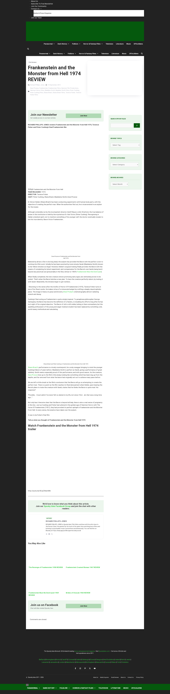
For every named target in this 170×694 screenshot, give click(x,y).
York (118, 662)
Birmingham (50, 659)
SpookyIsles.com (104, 651)
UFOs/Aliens (138, 44)
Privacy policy (139, 677)
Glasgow (99, 659)
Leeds (128, 659)
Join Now (83, 116)
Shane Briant (48, 92)
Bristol (58, 659)
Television (109, 44)
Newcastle (100, 662)
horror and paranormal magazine (84, 651)
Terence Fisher (70, 92)
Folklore (75, 44)
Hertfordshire (108, 659)
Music (128, 44)
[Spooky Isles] (33, 44)
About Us (34, 1)
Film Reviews (32, 62)
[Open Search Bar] (28, 49)
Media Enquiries (104, 677)
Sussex (107, 662)
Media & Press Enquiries (42, 13)
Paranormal (48, 44)
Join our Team (36, 18)
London (62, 662)
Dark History (62, 44)
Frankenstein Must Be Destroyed (89, 272)
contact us (131, 677)
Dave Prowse (34, 88)
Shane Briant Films (59, 92)
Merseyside (80, 662)
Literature (120, 44)
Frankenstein (43, 88)
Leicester (45, 662)
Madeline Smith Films (62, 90)
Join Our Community (38, 6)
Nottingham (90, 662)
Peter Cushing (74, 90)
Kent (123, 659)
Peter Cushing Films (36, 92)
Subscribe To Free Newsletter (42, 4)
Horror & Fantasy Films (92, 44)
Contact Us (35, 9)
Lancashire (54, 662)
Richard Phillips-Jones (37, 85)
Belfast (41, 659)
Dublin (78, 659)
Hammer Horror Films (37, 90)
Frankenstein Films (54, 88)
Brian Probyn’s (68, 292)
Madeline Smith (50, 90)
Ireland (117, 659)
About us (95, 677)
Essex (92, 659)
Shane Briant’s (33, 367)
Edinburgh (85, 659)
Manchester (70, 662)
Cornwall (71, 659)
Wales (113, 662)
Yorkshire (124, 662)
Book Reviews (115, 677)
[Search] (137, 125)
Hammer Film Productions (69, 88)
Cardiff (64, 659)
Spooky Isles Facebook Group (57, 506)
